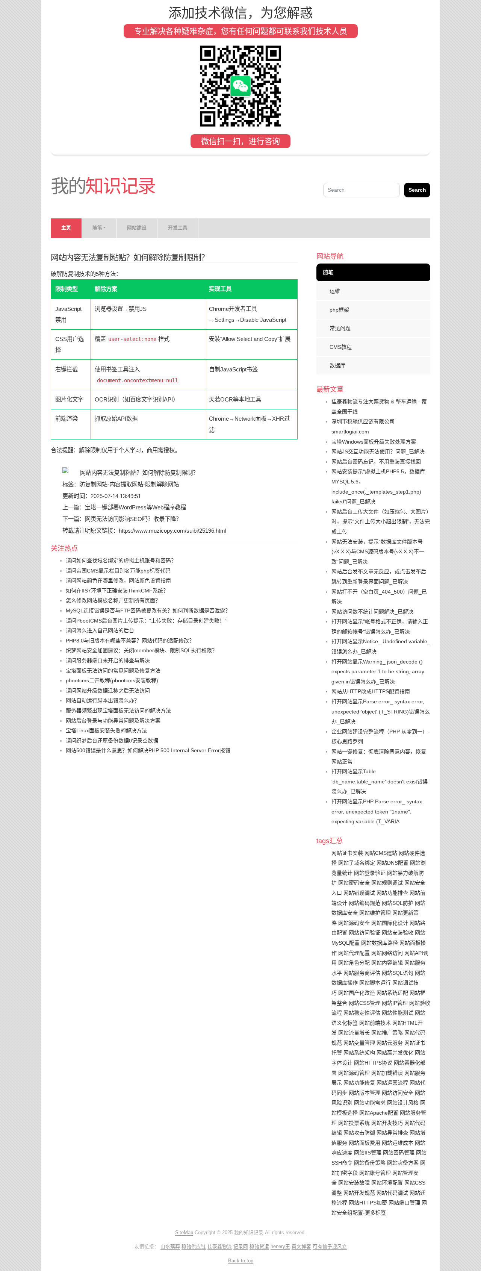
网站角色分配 (354, 963)
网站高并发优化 (395, 1053)
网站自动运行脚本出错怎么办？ (102, 700)
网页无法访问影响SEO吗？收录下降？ (133, 519)
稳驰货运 (259, 1246)
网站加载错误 (387, 1073)
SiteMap (184, 1232)
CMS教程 (341, 347)
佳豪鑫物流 (219, 1246)
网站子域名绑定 (356, 863)
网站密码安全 (354, 883)
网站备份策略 (370, 1163)
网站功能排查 (392, 893)
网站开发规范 (359, 1193)
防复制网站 (93, 484)
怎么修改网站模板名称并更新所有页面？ (113, 600)
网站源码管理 (354, 1073)
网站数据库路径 (379, 943)
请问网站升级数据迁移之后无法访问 (108, 691)
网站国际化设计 (389, 923)
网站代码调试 (392, 1193)
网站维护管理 (375, 913)
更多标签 (375, 1213)
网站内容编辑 (387, 963)
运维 (335, 291)
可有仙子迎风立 (330, 1246)
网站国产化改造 (356, 993)
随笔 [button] (97, 227)
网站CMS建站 (381, 853)
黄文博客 (301, 1246)
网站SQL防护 (397, 903)
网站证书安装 (347, 853)
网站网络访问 (387, 953)
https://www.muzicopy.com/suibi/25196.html (172, 530)
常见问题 (340, 328)
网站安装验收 (397, 933)
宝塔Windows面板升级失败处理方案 (373, 442)
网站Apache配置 (378, 1113)
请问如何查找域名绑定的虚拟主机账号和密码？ (121, 560)
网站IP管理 (395, 1003)
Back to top (240, 1260)
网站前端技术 (375, 1023)
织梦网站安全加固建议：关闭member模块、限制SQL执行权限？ (141, 650)
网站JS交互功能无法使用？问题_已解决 (378, 451)
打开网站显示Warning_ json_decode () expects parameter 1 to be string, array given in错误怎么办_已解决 (377, 672)
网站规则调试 (387, 883)
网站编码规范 (364, 903)
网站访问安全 (397, 1093)
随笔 (328, 272)
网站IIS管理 (367, 1153)
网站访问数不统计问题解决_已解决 (372, 612)
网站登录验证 (370, 873)
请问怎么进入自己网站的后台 (100, 630)
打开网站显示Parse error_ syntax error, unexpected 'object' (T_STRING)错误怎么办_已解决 (380, 711)
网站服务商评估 (361, 973)
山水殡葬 (170, 1246)
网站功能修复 (359, 1083)
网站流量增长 (354, 1033)
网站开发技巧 (387, 1123)
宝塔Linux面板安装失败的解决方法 (106, 730)
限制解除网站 (162, 484)
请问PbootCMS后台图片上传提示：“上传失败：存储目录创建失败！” (146, 621)
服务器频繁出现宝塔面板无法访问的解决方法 (118, 710)
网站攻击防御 (359, 1133)
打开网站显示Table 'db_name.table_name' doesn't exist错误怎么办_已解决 (379, 781)
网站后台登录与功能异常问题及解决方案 (113, 721)
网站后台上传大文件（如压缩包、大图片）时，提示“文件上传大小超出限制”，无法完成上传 (380, 522)
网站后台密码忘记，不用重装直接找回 (376, 462)
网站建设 (137, 227)
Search (417, 190)
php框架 (339, 310)
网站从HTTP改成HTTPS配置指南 (370, 691)
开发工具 (178, 227)
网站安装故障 (354, 1183)
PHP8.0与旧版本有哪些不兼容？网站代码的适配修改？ (130, 641)
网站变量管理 (359, 1043)
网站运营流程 (392, 1083)
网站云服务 (390, 1043)
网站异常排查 (392, 1133)
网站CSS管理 (364, 1003)
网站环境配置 (387, 1183)
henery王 (280, 1246)
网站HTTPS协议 (373, 1063)
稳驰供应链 (194, 1246)
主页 (66, 227)
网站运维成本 (397, 1143)
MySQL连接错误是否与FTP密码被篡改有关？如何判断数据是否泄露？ (148, 610)
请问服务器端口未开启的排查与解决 (108, 660)
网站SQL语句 (397, 973)
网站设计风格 (403, 1103)
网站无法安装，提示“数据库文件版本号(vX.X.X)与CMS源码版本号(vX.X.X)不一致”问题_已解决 (377, 552)
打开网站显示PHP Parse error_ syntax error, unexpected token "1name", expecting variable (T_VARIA (376, 811)
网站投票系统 (354, 1123)
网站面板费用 (364, 1143)
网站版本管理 (364, 1093)
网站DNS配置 (392, 863)
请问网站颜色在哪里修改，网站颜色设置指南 (118, 580)
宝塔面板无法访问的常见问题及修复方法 (113, 671)
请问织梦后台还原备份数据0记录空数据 (112, 741)
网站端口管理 (404, 1203)
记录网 (240, 1246)
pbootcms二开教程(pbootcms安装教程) (112, 680)
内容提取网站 (126, 484)
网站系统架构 (359, 1053)
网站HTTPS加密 (368, 1203)
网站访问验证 (364, 933)
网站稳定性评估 (361, 1013)
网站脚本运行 (375, 983)
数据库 (337, 365)
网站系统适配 (392, 993)
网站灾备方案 (403, 1163)
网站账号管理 (375, 1173)
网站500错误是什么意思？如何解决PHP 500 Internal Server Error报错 (148, 750)
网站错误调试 (359, 893)
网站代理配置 (354, 953)
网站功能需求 (370, 1103)
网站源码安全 (354, 923)
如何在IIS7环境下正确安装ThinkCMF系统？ (117, 591)
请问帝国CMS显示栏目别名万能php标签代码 (118, 571)
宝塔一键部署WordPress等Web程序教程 (135, 507)
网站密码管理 (398, 1153)
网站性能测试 (397, 1013)
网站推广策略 (387, 1033)
